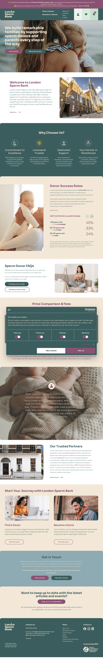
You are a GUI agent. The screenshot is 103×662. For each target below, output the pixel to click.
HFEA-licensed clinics (82, 465)
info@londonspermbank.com (43, 632)
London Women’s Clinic (72, 453)
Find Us (28, 638)
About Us (65, 11)
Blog (64, 15)
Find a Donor (48, 11)
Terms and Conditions (71, 639)
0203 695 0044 (31, 628)
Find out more (14, 542)
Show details (86, 344)
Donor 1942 (83, 6)
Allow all (81, 350)
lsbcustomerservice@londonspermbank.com (37, 634)
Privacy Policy (68, 641)
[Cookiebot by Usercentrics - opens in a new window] (86, 309)
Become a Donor (50, 14)
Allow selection (51, 350)
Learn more (54, 210)
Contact (65, 13)
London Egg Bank (59, 458)
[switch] (40, 336)
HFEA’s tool (69, 206)
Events (64, 17)
